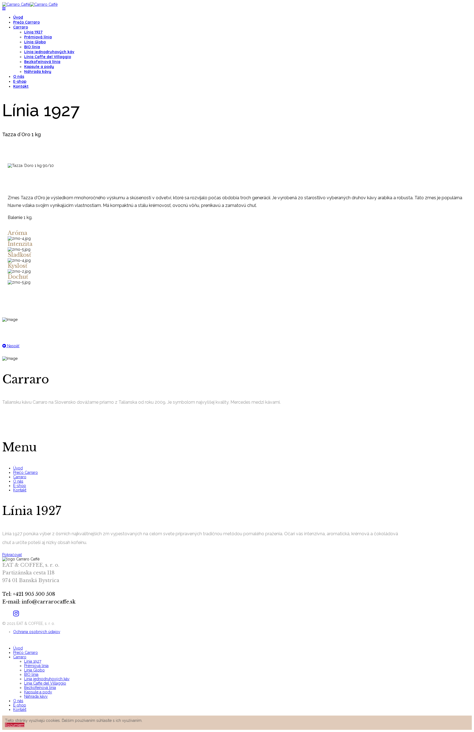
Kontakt (21, 86)
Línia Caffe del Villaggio (47, 56)
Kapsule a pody (39, 66)
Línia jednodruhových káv (49, 51)
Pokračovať (12, 554)
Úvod (18, 17)
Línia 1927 (33, 32)
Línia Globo (35, 41)
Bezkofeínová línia (42, 61)
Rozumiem (14, 725)
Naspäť (12, 346)
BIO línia (32, 46)
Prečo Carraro (26, 22)
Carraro (20, 27)
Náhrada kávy (37, 71)
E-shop (19, 81)
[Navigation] (3, 9)
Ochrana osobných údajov (36, 632)
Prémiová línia (38, 37)
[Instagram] (16, 613)
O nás (18, 76)
